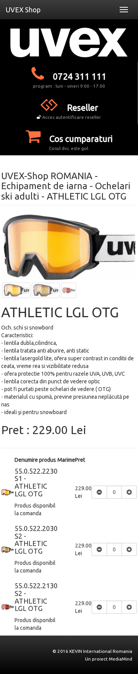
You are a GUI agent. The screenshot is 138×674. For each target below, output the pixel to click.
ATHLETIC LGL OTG (87, 196)
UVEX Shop (23, 9)
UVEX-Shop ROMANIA (46, 176)
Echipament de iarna (44, 186)
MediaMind (120, 658)
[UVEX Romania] (69, 42)
